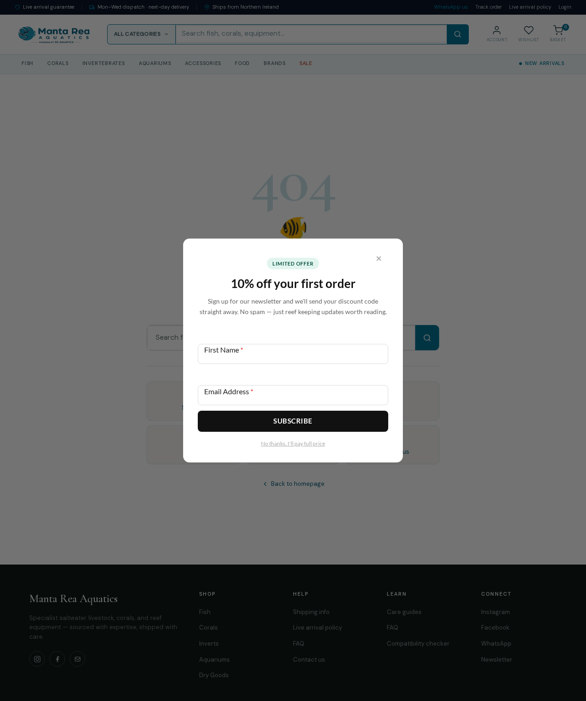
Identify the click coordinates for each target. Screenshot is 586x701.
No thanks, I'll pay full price (293, 443)
